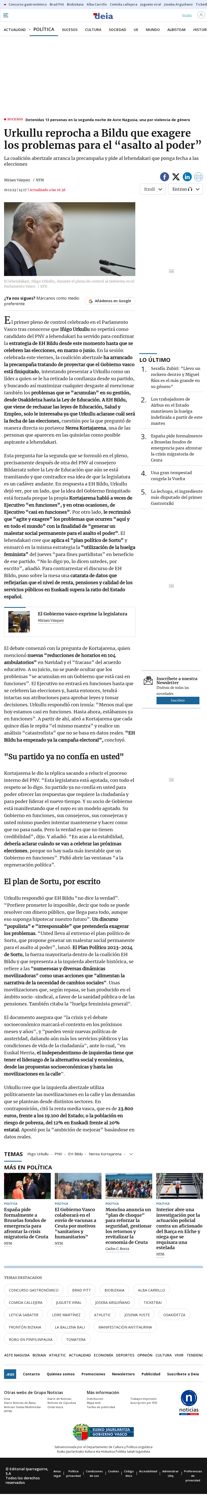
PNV (58, 1153)
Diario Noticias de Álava (20, 1403)
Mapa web (94, 1403)
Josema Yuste (137, 1314)
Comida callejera (25, 1302)
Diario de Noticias (59, 1399)
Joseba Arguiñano (112, 1302)
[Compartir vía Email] (198, 177)
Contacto (31, 1374)
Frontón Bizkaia (25, 1327)
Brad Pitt (81, 1290)
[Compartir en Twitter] (175, 177)
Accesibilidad (148, 1471)
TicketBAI (153, 1302)
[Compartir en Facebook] (164, 177)
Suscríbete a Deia (183, 1374)
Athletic (102, 1314)
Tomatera (76, 1339)
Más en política (28, 1167)
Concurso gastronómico (34, 1290)
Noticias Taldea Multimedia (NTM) (22, 1409)
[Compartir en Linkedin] (187, 177)
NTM (8, 1244)
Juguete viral (69, 1302)
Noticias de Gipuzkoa (61, 1403)
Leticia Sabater (23, 1314)
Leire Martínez (66, 1314)
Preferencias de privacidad (193, 1475)
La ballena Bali (70, 1327)
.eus (10, 1374)
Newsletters (123, 1374)
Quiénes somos (61, 1374)
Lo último (154, 359)
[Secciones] (5, 15)
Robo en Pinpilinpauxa (31, 1339)
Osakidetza (174, 1314)
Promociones (93, 1374)
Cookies (113, 1471)
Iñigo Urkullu (37, 1153)
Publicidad (151, 1374)
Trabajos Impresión (143, 1399)
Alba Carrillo (151, 1290)
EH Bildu (75, 1153)
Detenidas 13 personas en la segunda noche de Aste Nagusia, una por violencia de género (107, 119)
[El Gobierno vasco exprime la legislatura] (19, 622)
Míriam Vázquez (17, 180)
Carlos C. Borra (117, 1249)
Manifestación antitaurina (125, 1327)
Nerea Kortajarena (105, 1153)
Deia (7, 1399)
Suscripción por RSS (143, 1403)
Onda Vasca (55, 1407)
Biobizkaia (114, 1290)
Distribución (95, 1399)
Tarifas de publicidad (101, 1407)
